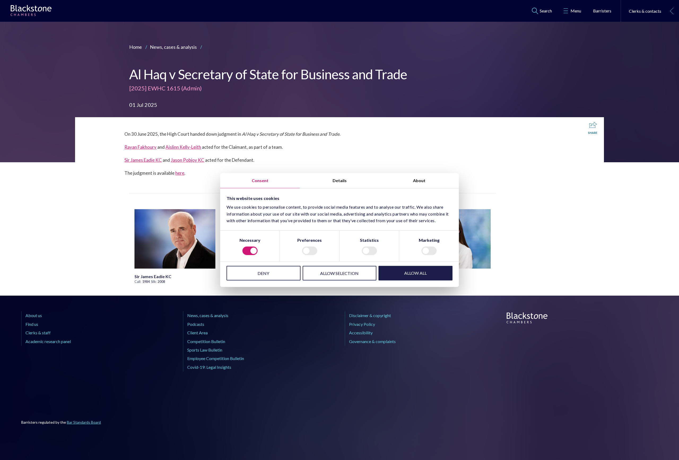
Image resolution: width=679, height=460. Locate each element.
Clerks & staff (38, 332)
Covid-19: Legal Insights (209, 367)
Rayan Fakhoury (140, 147)
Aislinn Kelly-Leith (183, 147)
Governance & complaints (372, 341)
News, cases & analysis (173, 47)
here (179, 173)
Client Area (197, 332)
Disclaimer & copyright (370, 315)
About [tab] (419, 180)
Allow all (415, 272)
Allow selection (339, 273)
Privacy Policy (362, 324)
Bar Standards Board (84, 422)
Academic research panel (48, 341)
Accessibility (361, 332)
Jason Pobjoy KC (187, 160)
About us (33, 315)
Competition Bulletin (206, 341)
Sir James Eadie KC (143, 160)
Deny (263, 273)
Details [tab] (340, 180)
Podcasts (195, 324)
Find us (31, 324)
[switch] (309, 251)
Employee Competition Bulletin (215, 358)
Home (135, 47)
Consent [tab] (260, 180)
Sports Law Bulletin (204, 349)
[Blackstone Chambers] (31, 11)
